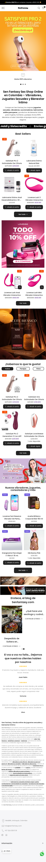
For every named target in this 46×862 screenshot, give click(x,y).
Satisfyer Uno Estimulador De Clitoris (34, 398)
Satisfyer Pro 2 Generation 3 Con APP (11, 434)
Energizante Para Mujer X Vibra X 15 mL (12, 554)
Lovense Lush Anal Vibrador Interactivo (12, 293)
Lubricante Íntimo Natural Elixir (34, 162)
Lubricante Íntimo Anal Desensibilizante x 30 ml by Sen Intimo (12, 198)
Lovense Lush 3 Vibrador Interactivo (34, 198)
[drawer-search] (39, 8)
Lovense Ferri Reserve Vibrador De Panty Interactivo (12, 517)
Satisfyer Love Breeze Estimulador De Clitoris (34, 434)
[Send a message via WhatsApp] (42, 854)
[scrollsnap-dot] (20, 84)
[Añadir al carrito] (20, 287)
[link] (23, 244)
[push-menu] (3, 8)
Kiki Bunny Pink (34, 553)
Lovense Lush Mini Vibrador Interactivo (34, 293)
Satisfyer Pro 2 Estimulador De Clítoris (12, 162)
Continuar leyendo (10, 619)
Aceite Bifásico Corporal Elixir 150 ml (34, 517)
